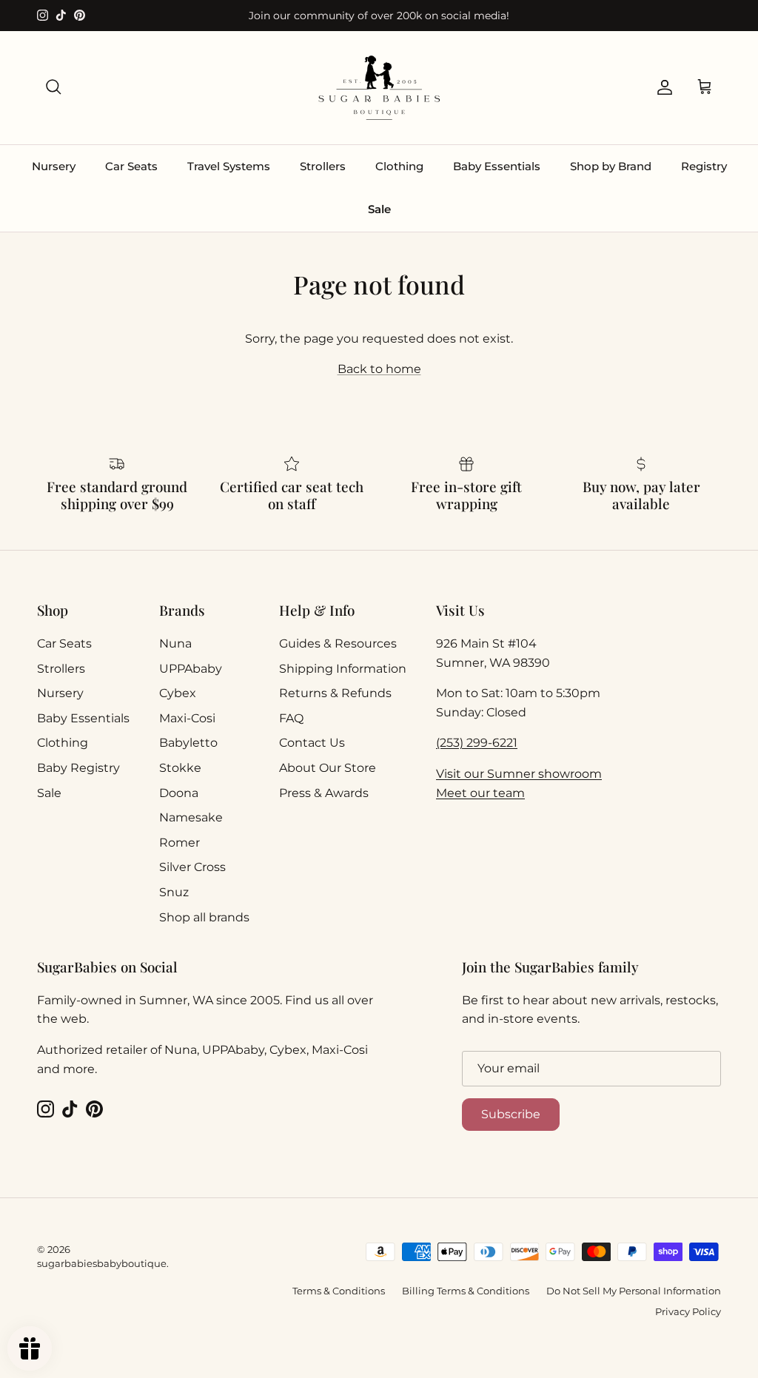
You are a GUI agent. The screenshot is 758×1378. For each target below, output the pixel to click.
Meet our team (480, 793)
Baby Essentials (496, 166)
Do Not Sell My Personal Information (633, 1291)
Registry (704, 166)
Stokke (180, 768)
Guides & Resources (338, 643)
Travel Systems (228, 166)
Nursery (54, 166)
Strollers (323, 166)
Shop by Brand (610, 166)
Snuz (174, 892)
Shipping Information (342, 669)
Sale (379, 209)
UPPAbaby (190, 669)
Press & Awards (324, 793)
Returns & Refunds (335, 693)
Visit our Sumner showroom (519, 774)
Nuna (175, 643)
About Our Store (327, 768)
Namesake (191, 817)
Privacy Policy (688, 1311)
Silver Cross (192, 867)
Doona (178, 793)
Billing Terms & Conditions (465, 1291)
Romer (179, 843)
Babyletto (188, 743)
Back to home (379, 369)
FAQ (291, 718)
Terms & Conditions (338, 1291)
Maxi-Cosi (187, 718)
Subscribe (510, 1114)
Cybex (177, 693)
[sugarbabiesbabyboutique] (379, 88)
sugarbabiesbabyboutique (102, 1263)
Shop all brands (204, 917)
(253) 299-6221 (476, 743)
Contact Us (312, 743)
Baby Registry (78, 768)
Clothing (399, 166)
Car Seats (131, 166)
